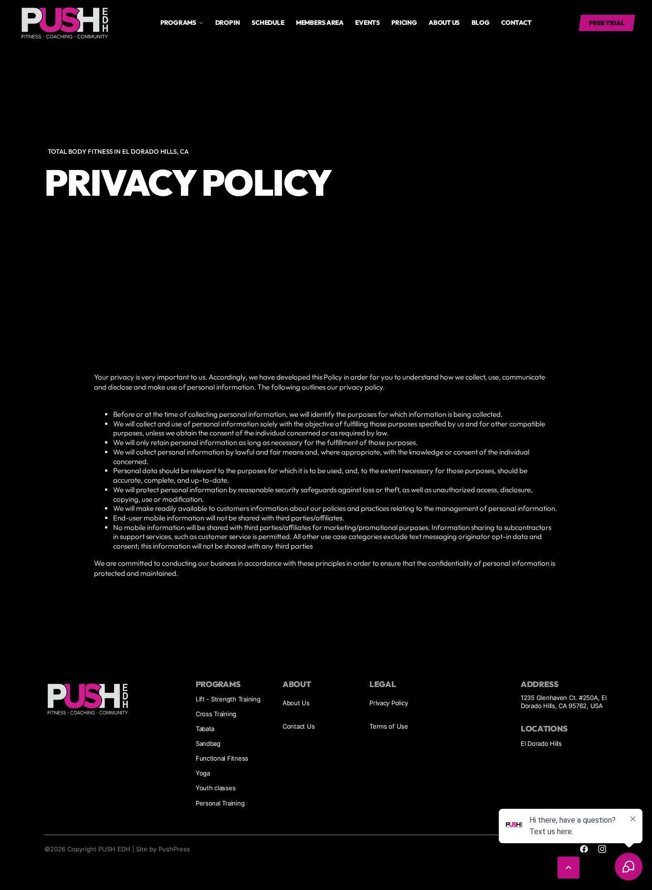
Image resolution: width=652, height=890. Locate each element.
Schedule (268, 22)
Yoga (203, 773)
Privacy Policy (388, 703)
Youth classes (216, 788)
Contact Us (299, 726)
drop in (227, 22)
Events (367, 22)
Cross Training (216, 714)
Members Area (320, 22)
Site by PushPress (163, 849)
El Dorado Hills (541, 743)
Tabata (205, 728)
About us (444, 22)
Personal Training (220, 803)
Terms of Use (388, 726)
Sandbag (208, 743)
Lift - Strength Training (228, 699)
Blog (481, 22)
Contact (516, 22)
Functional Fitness (222, 758)
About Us (296, 703)
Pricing (404, 22)
